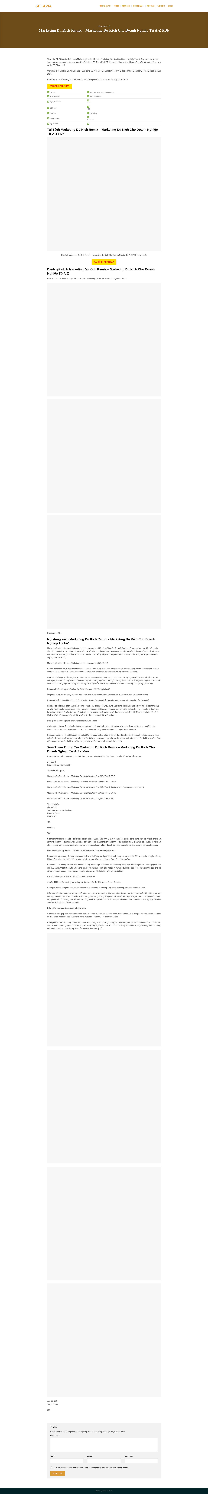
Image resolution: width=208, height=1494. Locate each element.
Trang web (128, 1456)
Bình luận (54, 1435)
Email (90, 1456)
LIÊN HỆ (161, 6)
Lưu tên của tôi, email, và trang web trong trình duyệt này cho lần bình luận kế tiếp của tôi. (91, 1467)
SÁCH (170, 6)
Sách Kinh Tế (104, 26)
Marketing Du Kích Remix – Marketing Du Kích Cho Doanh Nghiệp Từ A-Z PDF (94, 80)
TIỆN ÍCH (126, 6)
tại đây (132, 756)
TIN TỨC (150, 6)
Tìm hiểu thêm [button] (53, 804)
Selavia (43, 6)
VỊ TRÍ (116, 6)
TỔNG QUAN (105, 6)
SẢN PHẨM (137, 6)
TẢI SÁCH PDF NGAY (59, 86)
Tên (52, 1456)
